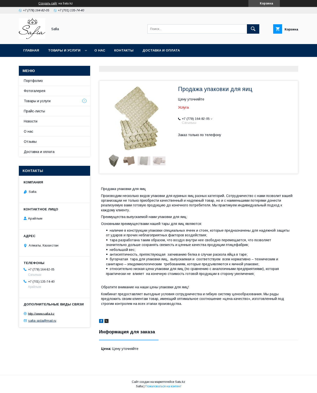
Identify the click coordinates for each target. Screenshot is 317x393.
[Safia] (32, 38)
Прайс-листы (34, 111)
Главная (31, 50)
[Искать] (253, 29)
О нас (99, 50)
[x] (106, 322)
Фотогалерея (34, 91)
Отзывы (30, 142)
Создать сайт (47, 3)
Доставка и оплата (161, 50)
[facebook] (101, 322)
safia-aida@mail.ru (42, 320)
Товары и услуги (64, 50)
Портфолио (33, 81)
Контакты (123, 50)
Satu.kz (180, 382)
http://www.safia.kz (41, 313)
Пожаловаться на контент (163, 386)
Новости (30, 121)
